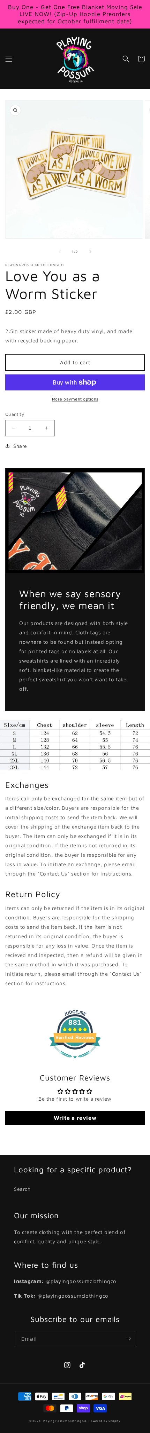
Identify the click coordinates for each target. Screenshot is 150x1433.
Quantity (14, 414)
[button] (8, 58)
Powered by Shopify (105, 1421)
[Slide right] (90, 251)
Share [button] (20, 446)
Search (22, 1189)
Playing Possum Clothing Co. (65, 1421)
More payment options (75, 399)
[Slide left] (59, 251)
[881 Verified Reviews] (75, 1062)
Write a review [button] (75, 1118)
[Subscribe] (128, 1339)
